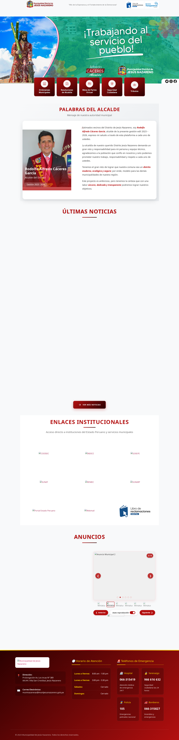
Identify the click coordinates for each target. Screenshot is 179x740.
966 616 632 (152, 679)
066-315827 (152, 709)
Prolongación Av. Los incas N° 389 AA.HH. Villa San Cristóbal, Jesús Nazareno (42, 677)
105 (122, 709)
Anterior (101, 612)
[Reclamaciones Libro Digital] (135, 510)
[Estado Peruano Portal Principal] (44, 510)
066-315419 (127, 679)
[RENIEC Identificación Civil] (89, 482)
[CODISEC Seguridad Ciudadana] (44, 453)
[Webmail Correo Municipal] (89, 510)
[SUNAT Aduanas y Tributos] (44, 482)
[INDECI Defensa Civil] (89, 453)
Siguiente (147, 612)
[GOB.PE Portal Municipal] (135, 453)
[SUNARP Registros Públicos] (135, 482)
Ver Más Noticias (92, 405)
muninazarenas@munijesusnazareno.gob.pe (43, 691)
